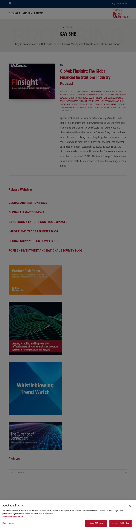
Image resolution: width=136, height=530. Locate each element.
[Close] (130, 506)
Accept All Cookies (96, 523)
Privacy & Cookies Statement (12, 516)
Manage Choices (8, 523)
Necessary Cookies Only (120, 523)
